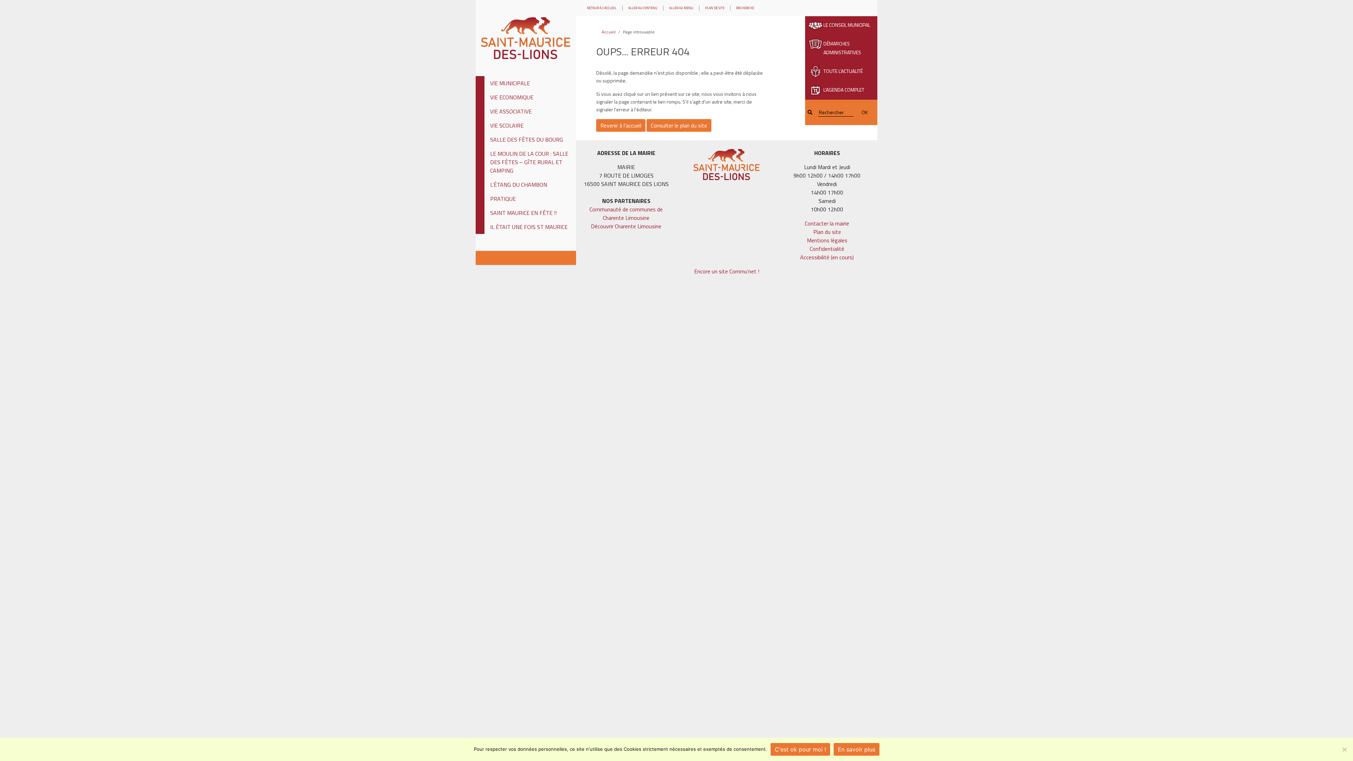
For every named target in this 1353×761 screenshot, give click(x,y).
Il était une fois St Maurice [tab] (529, 227)
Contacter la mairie (827, 223)
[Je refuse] (1344, 749)
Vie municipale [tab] (510, 83)
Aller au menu (681, 8)
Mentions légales (827, 240)
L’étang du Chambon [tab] (518, 184)
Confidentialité (827, 249)
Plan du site (827, 232)
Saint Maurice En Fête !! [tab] (523, 213)
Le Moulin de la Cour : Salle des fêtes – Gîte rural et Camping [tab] (529, 162)
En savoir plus (856, 749)
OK (864, 112)
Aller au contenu (642, 8)
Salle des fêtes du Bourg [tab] (526, 139)
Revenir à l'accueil (620, 125)
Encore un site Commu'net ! (726, 271)
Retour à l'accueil (602, 8)
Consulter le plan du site (679, 125)
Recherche (745, 8)
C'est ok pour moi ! (800, 749)
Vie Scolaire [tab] (507, 125)
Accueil (609, 32)
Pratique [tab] (503, 198)
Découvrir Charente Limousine (626, 226)
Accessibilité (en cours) (827, 257)
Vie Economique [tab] (511, 97)
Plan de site (714, 8)
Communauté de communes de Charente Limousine (626, 213)
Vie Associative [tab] (511, 111)
